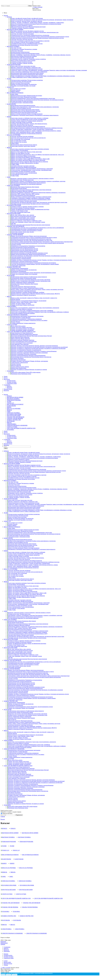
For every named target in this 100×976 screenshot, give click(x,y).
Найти (5, 448)
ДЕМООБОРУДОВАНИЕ (14, 64)
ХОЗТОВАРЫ (11, 275)
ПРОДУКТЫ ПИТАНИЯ (13, 213)
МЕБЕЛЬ (9, 147)
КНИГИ (9, 116)
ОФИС (9, 177)
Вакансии (9, 387)
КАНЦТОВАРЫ (11, 104)
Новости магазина (7, 813)
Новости (9, 386)
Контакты (6, 390)
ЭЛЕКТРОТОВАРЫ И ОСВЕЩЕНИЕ (17, 314)
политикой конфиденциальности (43, 973)
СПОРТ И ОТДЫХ (12, 324)
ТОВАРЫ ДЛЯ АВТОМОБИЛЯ (15, 226)
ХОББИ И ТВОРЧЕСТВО (14, 267)
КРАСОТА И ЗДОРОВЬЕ (13, 135)
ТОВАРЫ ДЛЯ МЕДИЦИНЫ (15, 234)
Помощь (3, 944)
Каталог (6, 15)
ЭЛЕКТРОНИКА (11, 306)
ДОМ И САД (10, 87)
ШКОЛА (9, 296)
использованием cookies (27, 973)
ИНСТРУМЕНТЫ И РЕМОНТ (15, 92)
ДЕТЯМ (9, 78)
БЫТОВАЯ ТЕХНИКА (13, 46)
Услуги (6, 377)
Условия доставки (11, 382)
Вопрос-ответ (7, 962)
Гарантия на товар (12, 383)
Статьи (6, 960)
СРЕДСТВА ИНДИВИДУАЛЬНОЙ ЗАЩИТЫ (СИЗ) (21, 331)
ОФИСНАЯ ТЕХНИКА (13, 185)
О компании (7, 384)
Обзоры (6, 965)
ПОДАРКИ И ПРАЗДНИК (14, 205)
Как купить (7, 379)
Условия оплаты (11, 380)
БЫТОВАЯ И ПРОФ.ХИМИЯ (15, 29)
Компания (3, 941)
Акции (5, 376)
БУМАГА (9, 17)
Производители (8, 389)
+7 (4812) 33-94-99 (37, 7)
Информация (4, 943)
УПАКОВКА (10, 371)
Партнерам (7, 951)
